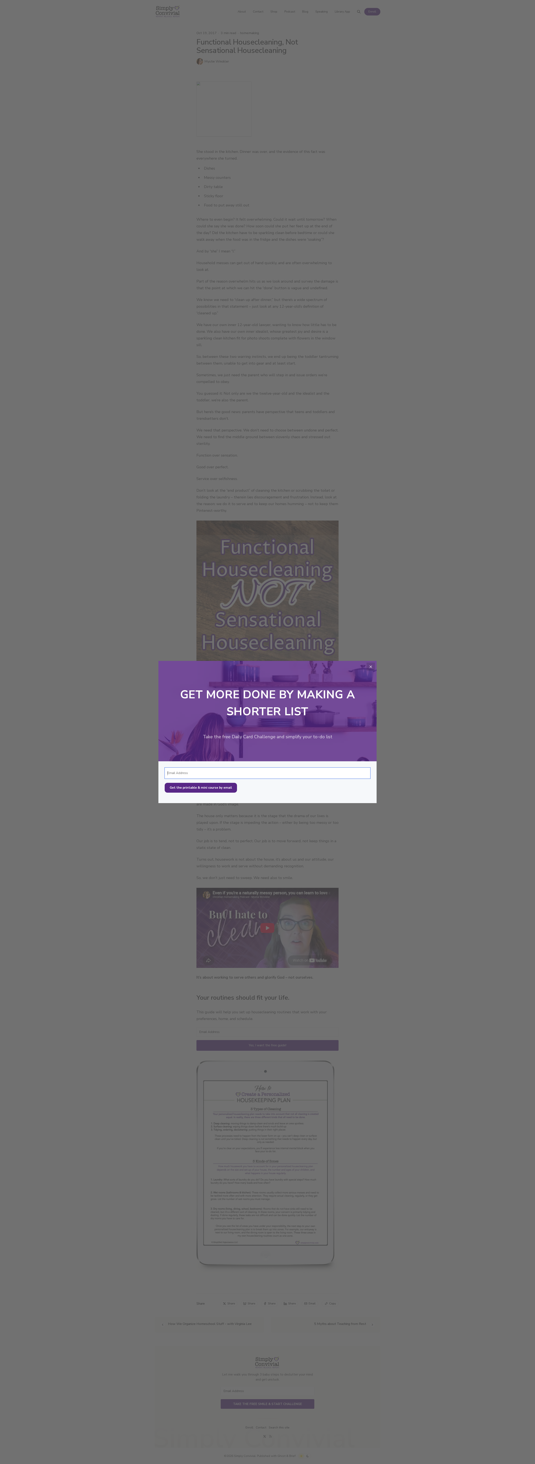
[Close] (371, 667)
